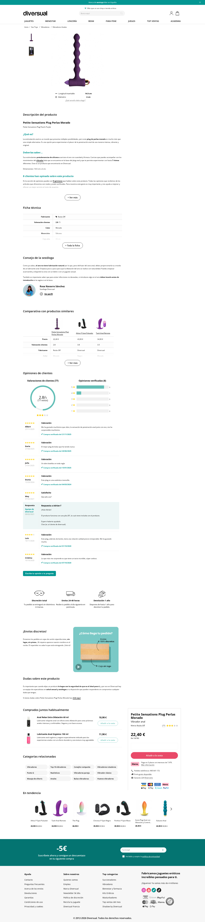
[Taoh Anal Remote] (61, 808)
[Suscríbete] (162, 850)
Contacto (28, 879)
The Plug (76, 820)
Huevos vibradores (105, 778)
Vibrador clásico (104, 773)
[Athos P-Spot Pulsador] (40, 808)
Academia (176, 21)
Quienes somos (70, 879)
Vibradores (32, 767)
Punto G (30, 773)
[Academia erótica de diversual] (154, 890)
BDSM (91, 21)
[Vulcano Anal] (165, 808)
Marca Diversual (71, 888)
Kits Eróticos (108, 893)
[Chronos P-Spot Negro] (102, 808)
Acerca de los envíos (33, 888)
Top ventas (153, 21)
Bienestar (50, 21)
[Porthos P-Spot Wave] (123, 808)
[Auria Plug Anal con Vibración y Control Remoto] (144, 808)
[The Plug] (82, 808)
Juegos (131, 21)
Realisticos (55, 773)
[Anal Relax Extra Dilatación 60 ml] (28, 721)
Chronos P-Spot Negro (102, 820)
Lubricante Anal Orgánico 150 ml (52, 734)
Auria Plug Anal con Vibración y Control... (143, 821)
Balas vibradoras (81, 778)
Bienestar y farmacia (112, 888)
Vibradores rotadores (106, 767)
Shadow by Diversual (112, 906)
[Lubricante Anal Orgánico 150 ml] (28, 738)
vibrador (39, 160)
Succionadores (109, 879)
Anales (53, 778)
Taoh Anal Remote (59, 820)
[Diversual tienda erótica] (45, 12)
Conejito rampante (82, 767)
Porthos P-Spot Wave (122, 820)
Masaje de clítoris (34, 778)
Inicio (26, 27)
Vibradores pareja (82, 773)
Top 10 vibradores (58, 767)
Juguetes (29, 21)
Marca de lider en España (102, 2)
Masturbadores (109, 897)
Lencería (72, 21)
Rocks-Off (61, 217)
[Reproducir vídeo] (78, 667)
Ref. (132, 738)
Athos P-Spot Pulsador (39, 820)
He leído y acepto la (142, 856)
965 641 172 (155, 770)
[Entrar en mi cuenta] (171, 13)
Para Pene (111, 21)
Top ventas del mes (111, 902)
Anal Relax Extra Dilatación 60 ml (53, 717)
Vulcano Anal (161, 820)
